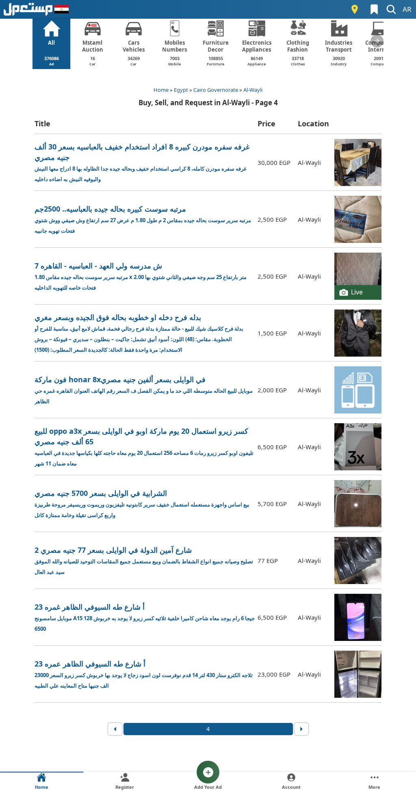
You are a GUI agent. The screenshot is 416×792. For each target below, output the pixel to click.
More (374, 787)
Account (291, 787)
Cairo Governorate (215, 89)
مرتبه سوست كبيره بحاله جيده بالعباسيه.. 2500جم (143, 219)
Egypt (181, 89)
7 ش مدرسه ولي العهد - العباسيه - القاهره (141, 276)
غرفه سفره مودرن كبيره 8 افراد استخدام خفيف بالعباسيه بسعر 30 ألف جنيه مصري (142, 162)
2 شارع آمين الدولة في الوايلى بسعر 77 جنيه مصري (144, 560)
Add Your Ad (208, 787)
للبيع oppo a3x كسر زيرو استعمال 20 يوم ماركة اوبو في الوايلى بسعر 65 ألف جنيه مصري (144, 446)
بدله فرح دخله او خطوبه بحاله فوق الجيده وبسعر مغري (139, 332)
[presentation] (377, 41)
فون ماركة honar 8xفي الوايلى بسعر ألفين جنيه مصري (144, 389)
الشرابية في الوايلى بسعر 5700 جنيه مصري (142, 503)
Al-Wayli (252, 89)
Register (124, 787)
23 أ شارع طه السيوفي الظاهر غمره (145, 617)
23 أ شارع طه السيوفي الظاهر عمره (144, 674)
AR (407, 9)
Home (161, 89)
